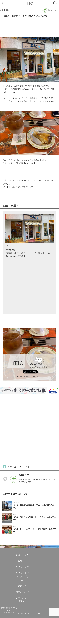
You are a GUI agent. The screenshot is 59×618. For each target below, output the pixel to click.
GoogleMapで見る (15, 256)
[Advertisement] (29, 429)
